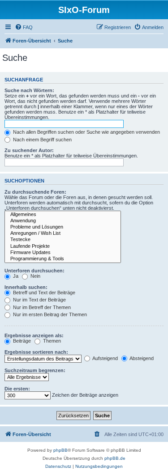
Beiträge (21, 341)
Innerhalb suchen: (25, 287)
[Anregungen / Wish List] (62, 233)
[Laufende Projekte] (62, 246)
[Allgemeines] (62, 215)
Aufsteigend (104, 358)
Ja (15, 276)
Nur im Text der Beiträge (39, 299)
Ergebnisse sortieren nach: (36, 352)
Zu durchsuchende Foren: (35, 192)
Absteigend (141, 358)
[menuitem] (24, 27)
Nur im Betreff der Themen (41, 307)
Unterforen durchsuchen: (34, 270)
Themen (51, 341)
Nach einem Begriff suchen (42, 139)
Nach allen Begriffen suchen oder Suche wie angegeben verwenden (86, 132)
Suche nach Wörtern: (29, 90)
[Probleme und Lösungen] (62, 227)
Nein (34, 276)
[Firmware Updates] (62, 253)
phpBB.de (114, 458)
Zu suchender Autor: (29, 150)
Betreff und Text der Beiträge (43, 292)
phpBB (60, 450)
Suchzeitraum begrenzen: (34, 370)
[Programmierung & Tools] (62, 259)
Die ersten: (17, 388)
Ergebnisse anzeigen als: (34, 335)
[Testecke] (62, 240)
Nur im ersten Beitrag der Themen (49, 314)
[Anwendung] (62, 221)
